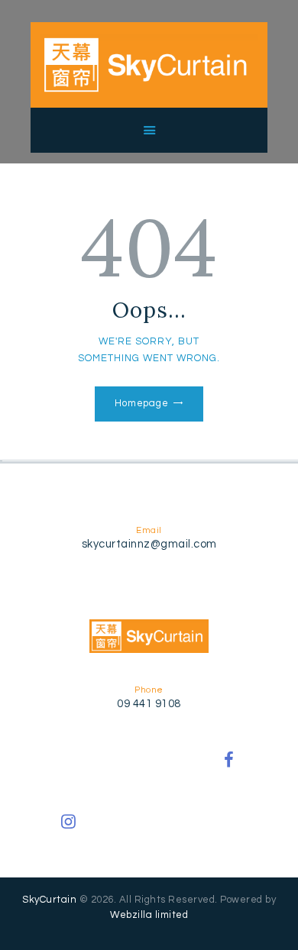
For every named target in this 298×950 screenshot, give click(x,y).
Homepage (142, 403)
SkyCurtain (49, 899)
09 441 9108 (149, 703)
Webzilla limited (149, 915)
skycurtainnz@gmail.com (149, 544)
